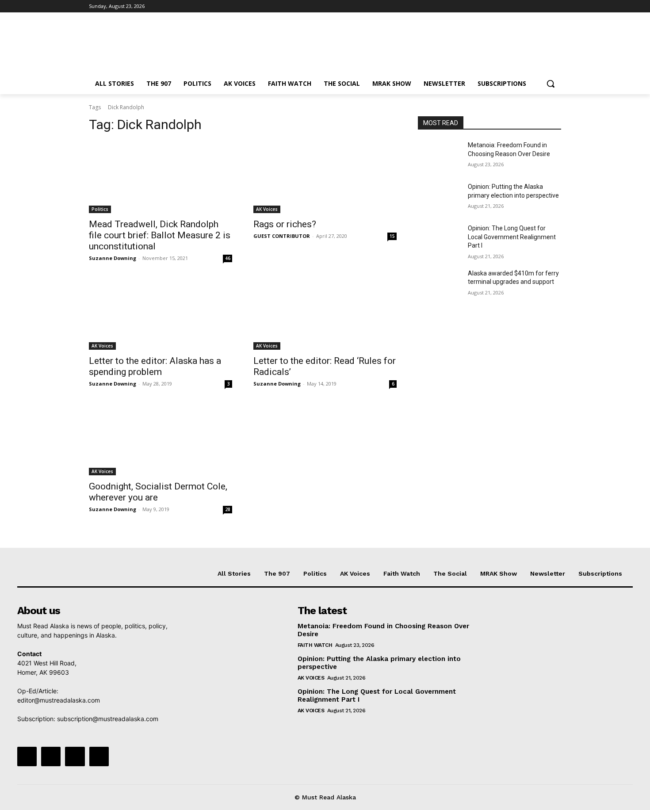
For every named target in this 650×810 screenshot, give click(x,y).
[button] (550, 83)
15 (392, 236)
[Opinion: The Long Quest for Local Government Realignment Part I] (439, 239)
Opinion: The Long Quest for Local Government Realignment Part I (512, 237)
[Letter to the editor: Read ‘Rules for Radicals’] (325, 314)
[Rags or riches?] (325, 177)
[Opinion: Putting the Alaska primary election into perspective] (439, 198)
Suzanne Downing (112, 258)
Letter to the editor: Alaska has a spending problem (155, 366)
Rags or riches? (284, 224)
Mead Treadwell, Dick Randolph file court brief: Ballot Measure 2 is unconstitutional (159, 235)
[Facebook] (507, 6)
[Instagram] (519, 6)
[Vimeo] (544, 6)
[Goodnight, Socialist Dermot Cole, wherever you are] (160, 439)
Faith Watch (315, 645)
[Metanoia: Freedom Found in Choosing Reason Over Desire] (439, 156)
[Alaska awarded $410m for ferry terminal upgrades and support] (439, 284)
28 (227, 509)
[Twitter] (532, 6)
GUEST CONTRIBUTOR (281, 236)
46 (227, 258)
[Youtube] (556, 6)
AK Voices (267, 209)
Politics (100, 209)
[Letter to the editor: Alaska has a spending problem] (160, 314)
